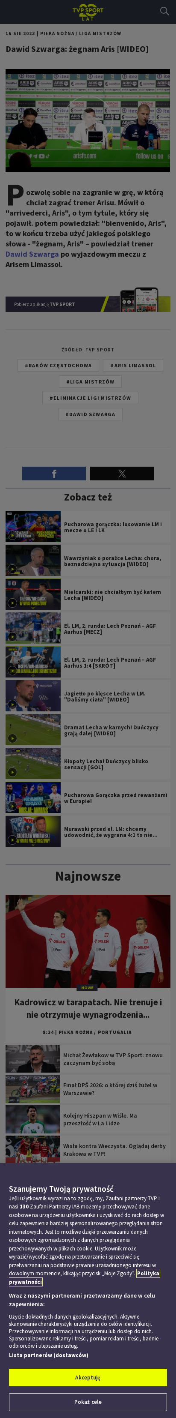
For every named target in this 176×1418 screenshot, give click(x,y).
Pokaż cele (88, 1402)
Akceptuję (87, 1377)
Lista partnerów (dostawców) (48, 1355)
